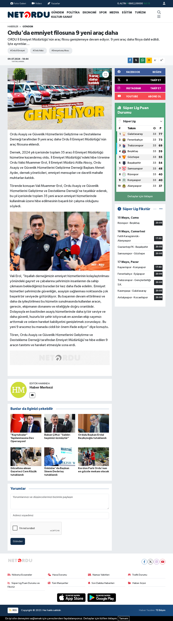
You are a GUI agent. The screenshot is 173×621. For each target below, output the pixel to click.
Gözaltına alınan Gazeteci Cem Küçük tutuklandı (23, 471)
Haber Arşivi (139, 583)
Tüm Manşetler (60, 583)
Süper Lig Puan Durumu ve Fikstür (24, 585)
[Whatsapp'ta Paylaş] (142, 60)
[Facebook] (144, 562)
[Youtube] (162, 562)
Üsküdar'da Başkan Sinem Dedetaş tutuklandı (56, 471)
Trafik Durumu (139, 575)
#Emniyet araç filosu (60, 51)
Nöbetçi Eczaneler (22, 575)
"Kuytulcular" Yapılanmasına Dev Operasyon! (22, 438)
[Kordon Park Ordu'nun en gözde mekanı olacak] (93, 456)
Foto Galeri (20, 3)
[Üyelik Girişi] (162, 3)
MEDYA (114, 12)
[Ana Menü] (158, 17)
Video (38, 3)
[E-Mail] (32, 395)
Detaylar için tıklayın (140, 196)
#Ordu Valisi (38, 51)
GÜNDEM (57, 12)
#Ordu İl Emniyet (17, 51)
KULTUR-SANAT (61, 16)
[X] (150, 562)
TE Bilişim (160, 610)
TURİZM (140, 12)
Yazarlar (55, 3)
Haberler (13, 26)
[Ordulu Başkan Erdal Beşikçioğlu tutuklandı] (93, 423)
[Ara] (159, 12)
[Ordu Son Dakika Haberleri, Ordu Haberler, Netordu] (29, 14)
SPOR (103, 12)
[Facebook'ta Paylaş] (130, 60)
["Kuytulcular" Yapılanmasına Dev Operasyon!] (25, 423)
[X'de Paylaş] (136, 60)
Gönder (18, 541)
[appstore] (71, 597)
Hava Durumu (59, 575)
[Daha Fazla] (149, 60)
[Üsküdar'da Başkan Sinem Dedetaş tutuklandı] (59, 456)
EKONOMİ (89, 12)
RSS (14, 610)
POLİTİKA (73, 12)
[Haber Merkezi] (18, 389)
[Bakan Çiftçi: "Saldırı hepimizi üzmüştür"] (59, 423)
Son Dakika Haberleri (103, 583)
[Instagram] (156, 562)
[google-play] (102, 597)
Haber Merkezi (41, 387)
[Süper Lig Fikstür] (161, 209)
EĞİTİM (127, 12)
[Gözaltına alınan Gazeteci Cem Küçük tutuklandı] (25, 456)
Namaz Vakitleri (101, 575)
